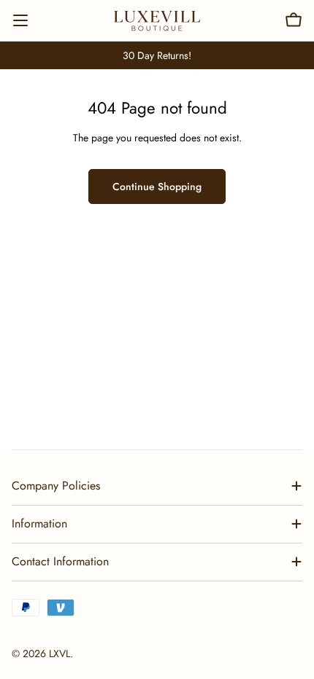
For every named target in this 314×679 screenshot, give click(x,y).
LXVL (59, 653)
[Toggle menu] (20, 20)
